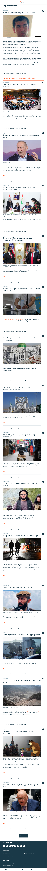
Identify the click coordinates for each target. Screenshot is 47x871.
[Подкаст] (24, 846)
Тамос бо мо (26, 856)
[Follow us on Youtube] (10, 846)
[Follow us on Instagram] (12, 846)
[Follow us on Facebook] (7, 846)
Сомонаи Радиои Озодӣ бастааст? (10, 856)
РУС (31, 869)
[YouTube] (23, 869)
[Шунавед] (14, 869)
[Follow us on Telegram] (18, 846)
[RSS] (21, 846)
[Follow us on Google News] (4, 846)
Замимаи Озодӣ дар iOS (8, 865)
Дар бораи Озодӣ (6, 853)
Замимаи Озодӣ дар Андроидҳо (10, 863)
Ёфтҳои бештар (23, 835)
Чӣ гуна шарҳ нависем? (29, 853)
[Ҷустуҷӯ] (40, 869)
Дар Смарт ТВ (27, 863)
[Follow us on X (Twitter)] (15, 846)
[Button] (9, 73)
